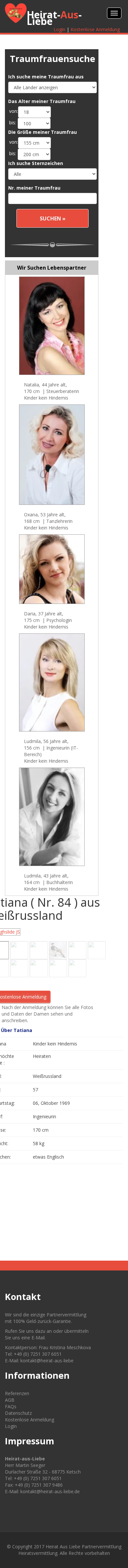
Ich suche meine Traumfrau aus (46, 76)
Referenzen (17, 1393)
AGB (9, 1400)
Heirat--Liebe (54, 18)
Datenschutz (18, 1413)
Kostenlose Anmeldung (95, 29)
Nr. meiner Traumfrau (34, 188)
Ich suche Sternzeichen (35, 163)
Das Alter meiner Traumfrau (41, 101)
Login (59, 29)
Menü (114, 13)
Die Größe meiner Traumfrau (42, 132)
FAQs (10, 1406)
